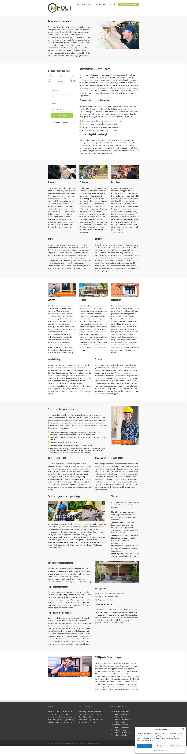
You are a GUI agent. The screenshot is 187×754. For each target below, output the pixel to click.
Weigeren (160, 746)
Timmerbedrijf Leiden (118, 717)
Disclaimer (75, 743)
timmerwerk (83, 145)
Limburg (99, 714)
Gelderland (83, 714)
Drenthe (82, 712)
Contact (97, 743)
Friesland (97, 712)
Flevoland (89, 712)
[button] (183, 729)
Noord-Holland (84, 719)
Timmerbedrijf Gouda (118, 730)
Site (61, 743)
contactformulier (65, 48)
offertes (98, 490)
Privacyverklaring (163, 750)
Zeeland (82, 722)
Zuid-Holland (91, 722)
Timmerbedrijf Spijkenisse (120, 727)
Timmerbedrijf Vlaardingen (120, 732)
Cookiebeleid (155, 750)
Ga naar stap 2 (62, 116)
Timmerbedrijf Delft (118, 722)
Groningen (91, 714)
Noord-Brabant (84, 717)
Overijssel (94, 719)
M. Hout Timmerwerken (54, 743)
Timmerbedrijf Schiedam (119, 725)
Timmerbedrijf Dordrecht (120, 714)
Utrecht (102, 719)
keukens (99, 121)
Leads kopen (91, 743)
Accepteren (144, 746)
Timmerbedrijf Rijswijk (119, 735)
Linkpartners (68, 743)
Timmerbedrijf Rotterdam (120, 712)
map (63, 743)
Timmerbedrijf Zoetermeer (120, 719)
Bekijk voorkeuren (176, 746)
